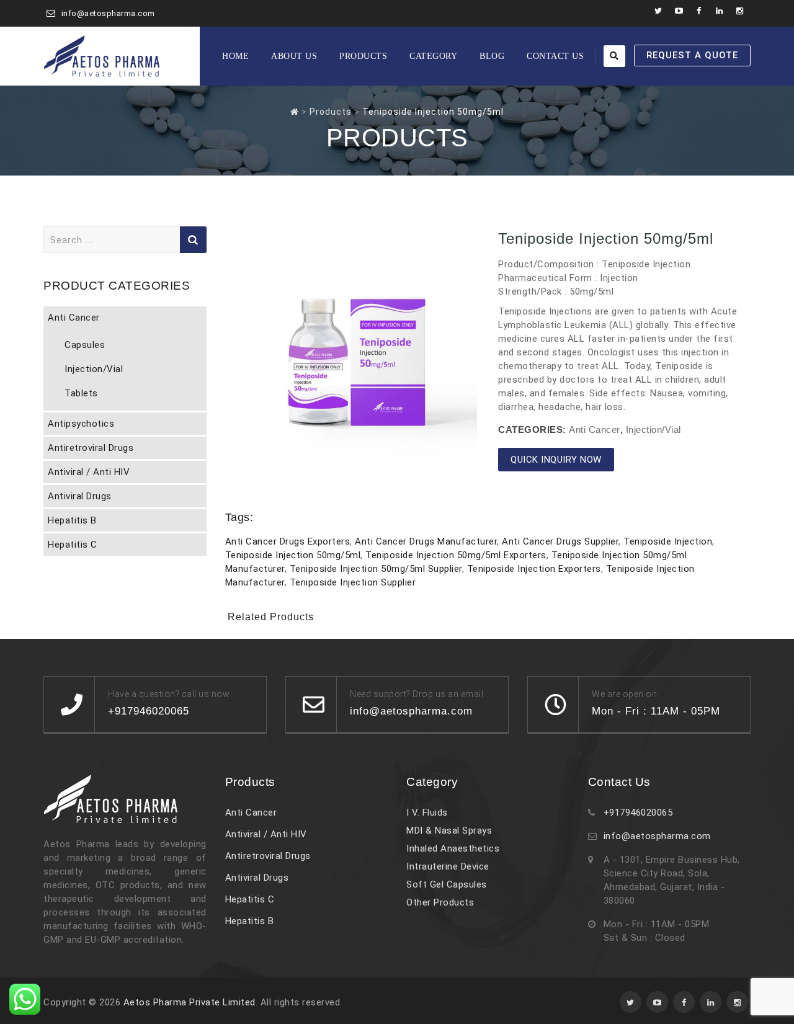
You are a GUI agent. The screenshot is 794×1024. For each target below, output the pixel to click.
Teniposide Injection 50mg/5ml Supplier (376, 568)
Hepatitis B (72, 520)
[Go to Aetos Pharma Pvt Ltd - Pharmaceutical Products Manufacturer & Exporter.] (294, 112)
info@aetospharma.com (108, 13)
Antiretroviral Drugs (90, 447)
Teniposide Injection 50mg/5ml (293, 555)
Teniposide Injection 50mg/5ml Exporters (455, 555)
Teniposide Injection (667, 541)
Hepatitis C (72, 544)
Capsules (85, 344)
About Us (294, 56)
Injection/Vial (653, 429)
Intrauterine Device (447, 866)
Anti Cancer (594, 429)
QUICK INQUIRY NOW (556, 459)
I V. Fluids (427, 812)
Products (363, 56)
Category (433, 56)
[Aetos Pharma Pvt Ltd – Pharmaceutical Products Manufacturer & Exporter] (101, 56)
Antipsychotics (81, 423)
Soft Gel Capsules (446, 884)
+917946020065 (638, 812)
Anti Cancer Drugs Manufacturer (426, 541)
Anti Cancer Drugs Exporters (287, 541)
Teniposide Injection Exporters (534, 568)
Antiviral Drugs (80, 496)
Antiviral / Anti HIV (89, 472)
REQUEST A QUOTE (692, 55)
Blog (492, 56)
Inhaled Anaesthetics (452, 848)
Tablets (81, 393)
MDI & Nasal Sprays (449, 830)
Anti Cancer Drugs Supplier (560, 541)
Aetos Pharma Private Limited (189, 1002)
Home (235, 56)
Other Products (440, 902)
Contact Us (555, 56)
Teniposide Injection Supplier (353, 582)
